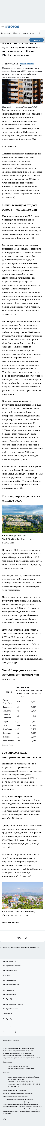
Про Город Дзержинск (10, 1009)
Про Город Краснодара (10, 1019)
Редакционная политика (11, 1040)
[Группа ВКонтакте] (4, 1032)
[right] (42, 33)
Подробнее (7, 1113)
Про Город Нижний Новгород (13, 1004)
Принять (36, 40)
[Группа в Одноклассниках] (15, 1032)
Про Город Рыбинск (9, 994)
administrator (27, 63)
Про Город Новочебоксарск (12, 966)
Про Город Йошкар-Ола (11, 984)
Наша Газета (7, 976)
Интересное (5, 33)
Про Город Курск (8, 990)
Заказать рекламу (29, 33)
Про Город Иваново (9, 980)
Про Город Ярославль (10, 970)
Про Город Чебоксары (10, 961)
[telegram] (26, 937)
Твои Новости (7, 1013)
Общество (16, 33)
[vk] (19, 937)
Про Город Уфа (8, 999)
